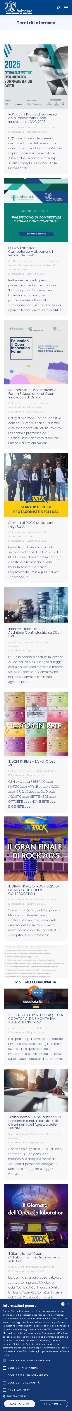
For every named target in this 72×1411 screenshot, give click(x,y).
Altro (11, 1028)
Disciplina (20, 1028)
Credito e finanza (17, 261)
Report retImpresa (47, 771)
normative (45, 1134)
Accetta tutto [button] (19, 1403)
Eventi (21, 899)
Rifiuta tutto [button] (52, 1403)
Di (16, 131)
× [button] (67, 1303)
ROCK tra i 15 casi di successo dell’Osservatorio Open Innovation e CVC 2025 (32, 118)
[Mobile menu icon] (66, 7)
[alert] (36, 1355)
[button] (36, 1396)
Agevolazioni (15, 642)
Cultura (12, 127)
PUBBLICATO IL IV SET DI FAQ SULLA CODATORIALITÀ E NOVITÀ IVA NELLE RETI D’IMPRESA (35, 1019)
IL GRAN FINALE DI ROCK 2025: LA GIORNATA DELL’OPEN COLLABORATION (33, 890)
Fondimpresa (35, 261)
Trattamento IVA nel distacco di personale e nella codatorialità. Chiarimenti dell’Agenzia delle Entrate (34, 1122)
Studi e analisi (49, 265)
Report (51, 127)
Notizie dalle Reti (27, 771)
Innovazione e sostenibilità (32, 127)
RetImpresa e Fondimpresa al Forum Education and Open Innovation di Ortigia (32, 394)
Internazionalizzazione (20, 536)
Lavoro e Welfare (31, 265)
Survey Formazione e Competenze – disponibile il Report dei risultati (31, 252)
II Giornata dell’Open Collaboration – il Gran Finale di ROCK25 (34, 1257)
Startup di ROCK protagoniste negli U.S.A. (33, 524)
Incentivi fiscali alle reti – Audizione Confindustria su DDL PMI (33, 632)
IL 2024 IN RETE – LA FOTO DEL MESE (31, 763)
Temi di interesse (17, 269)
